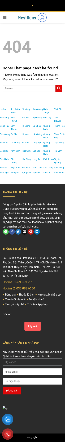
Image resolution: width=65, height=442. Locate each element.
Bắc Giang (5, 134)
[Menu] (5, 17)
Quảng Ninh (46, 152)
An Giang (4, 117)
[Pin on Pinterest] (31, 232)
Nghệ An (37, 172)
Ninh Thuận (46, 111)
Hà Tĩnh (25, 142)
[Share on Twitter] (18, 232)
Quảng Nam (46, 136)
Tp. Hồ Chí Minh (15, 111)
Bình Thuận (14, 128)
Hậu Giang (27, 159)
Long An (36, 159)
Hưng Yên (26, 172)
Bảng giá (10, 294)
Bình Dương (14, 161)
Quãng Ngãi (46, 144)
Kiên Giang (38, 109)
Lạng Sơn (37, 142)
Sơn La (46, 172)
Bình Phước (14, 119)
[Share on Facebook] (12, 232)
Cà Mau (14, 134)
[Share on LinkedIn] (37, 232)
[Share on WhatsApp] (6, 232)
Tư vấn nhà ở (37, 299)
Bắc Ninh (4, 159)
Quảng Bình (46, 128)
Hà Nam (25, 134)
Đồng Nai (15, 172)
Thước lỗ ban (27, 294)
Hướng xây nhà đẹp (49, 294)
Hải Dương (27, 151)
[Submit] (58, 88)
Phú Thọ (47, 117)
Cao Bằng (15, 142)
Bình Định (4, 172)
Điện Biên (15, 167)
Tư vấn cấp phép (37, 304)
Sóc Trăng (48, 167)
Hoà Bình (26, 167)
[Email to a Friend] (24, 232)
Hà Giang (26, 126)
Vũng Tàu (4, 126)
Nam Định (37, 167)
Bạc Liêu (4, 151)
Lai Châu (37, 126)
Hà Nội (3, 109)
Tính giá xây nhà (15, 304)
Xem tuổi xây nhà (15, 299)
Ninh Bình (15, 151)
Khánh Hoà (48, 159)
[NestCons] (32, 17)
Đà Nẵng (26, 109)
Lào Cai (36, 151)
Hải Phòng (37, 117)
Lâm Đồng (37, 134)
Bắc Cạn (4, 142)
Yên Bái (25, 117)
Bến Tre (3, 167)
